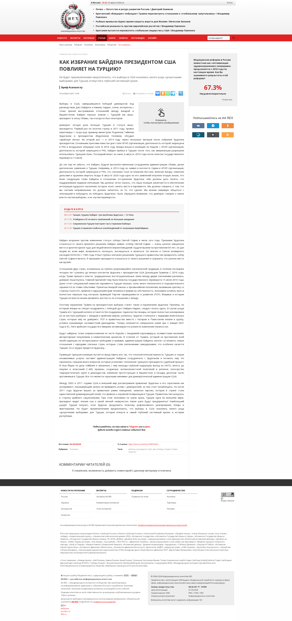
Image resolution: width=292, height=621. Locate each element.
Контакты (171, 496)
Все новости (74, 54)
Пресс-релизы (65, 44)
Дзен (147, 426)
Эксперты (75, 38)
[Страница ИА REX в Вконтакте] (198, 125)
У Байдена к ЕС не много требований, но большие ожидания (103, 219)
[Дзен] (213, 134)
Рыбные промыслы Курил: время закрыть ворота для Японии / (143, 21)
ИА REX (75, 601)
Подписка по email (140, 496)
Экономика (100, 44)
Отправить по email (144, 93)
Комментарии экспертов (107, 502)
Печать (127, 93)
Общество (111, 44)
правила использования (104, 601)
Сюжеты (123, 38)
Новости (62, 38)
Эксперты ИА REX (103, 496)
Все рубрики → (125, 44)
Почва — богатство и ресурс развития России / (134, 9)
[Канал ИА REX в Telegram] (213, 125)
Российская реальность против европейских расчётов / (140, 26)
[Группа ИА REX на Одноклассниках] (228, 125)
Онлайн (152, 38)
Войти (230, 2)
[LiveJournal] (198, 134)
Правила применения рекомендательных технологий (162, 525)
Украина (65, 502)
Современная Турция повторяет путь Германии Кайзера (102, 223)
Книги (112, 38)
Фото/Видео (138, 38)
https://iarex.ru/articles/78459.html (143, 444)
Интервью (89, 38)
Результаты (227, 99)
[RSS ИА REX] (228, 134)
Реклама (171, 508)
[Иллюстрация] (162, 117)
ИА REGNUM (75, 444)
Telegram (78, 44)
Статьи (101, 38)
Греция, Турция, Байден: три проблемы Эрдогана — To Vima (103, 215)
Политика (88, 44)
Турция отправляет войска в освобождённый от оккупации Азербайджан (110, 228)
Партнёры (171, 502)
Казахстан (65, 515)
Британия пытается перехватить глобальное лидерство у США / (145, 30)
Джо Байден (158, 449)
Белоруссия (66, 508)
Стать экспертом (103, 508)
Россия (64, 496)
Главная (63, 54)
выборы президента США (140, 449)
